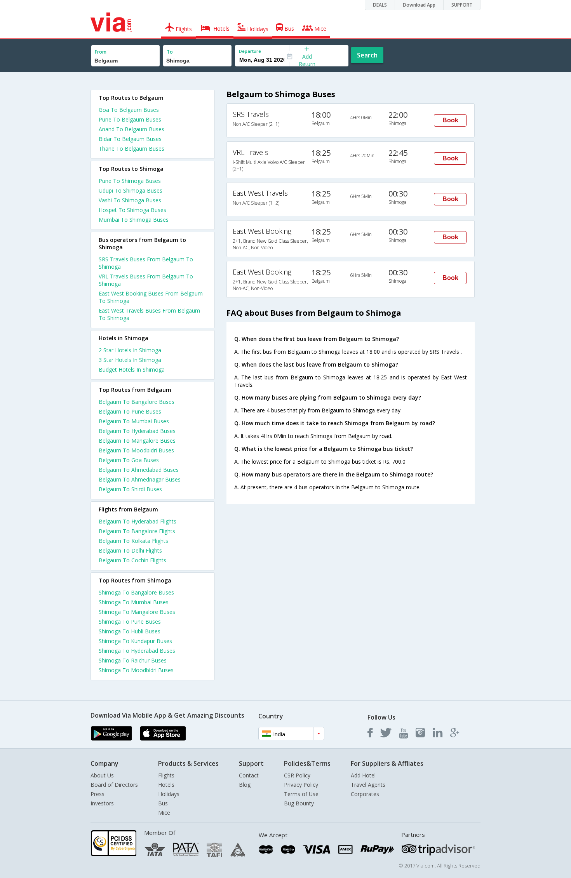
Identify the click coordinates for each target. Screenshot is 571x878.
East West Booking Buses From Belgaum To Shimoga (151, 297)
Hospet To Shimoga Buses (132, 210)
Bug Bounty (299, 803)
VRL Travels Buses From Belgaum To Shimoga (146, 280)
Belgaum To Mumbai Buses (134, 421)
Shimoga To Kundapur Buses (135, 641)
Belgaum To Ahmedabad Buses (139, 469)
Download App (419, 5)
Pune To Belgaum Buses (130, 119)
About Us (102, 775)
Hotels (166, 784)
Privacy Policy (301, 784)
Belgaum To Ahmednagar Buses (140, 479)
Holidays (168, 794)
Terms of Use (301, 794)
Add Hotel (363, 775)
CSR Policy (297, 775)
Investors (102, 803)
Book (450, 120)
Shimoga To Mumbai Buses (134, 602)
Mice (164, 812)
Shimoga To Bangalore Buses (136, 592)
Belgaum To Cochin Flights (132, 560)
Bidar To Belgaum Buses (130, 139)
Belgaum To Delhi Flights (130, 550)
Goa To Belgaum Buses (129, 109)
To (170, 52)
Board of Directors (114, 784)
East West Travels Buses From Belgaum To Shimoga (149, 314)
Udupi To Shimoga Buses (130, 190)
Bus (163, 803)
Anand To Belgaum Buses (131, 129)
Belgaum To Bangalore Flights (137, 531)
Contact (249, 775)
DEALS (380, 5)
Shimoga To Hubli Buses (129, 631)
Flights (166, 775)
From (100, 52)
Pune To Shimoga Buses (130, 180)
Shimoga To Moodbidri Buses (136, 670)
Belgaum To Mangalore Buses (137, 440)
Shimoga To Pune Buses (130, 621)
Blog (245, 784)
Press (97, 794)
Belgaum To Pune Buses (130, 411)
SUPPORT (461, 5)
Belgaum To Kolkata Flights (133, 540)
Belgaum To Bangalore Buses (136, 401)
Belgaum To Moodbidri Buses (136, 450)
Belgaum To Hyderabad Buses (137, 431)
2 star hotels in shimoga (130, 350)
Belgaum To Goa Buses (129, 460)
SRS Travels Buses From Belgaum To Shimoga (146, 263)
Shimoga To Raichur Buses (133, 660)
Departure (250, 51)
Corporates (365, 794)
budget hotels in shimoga (132, 369)
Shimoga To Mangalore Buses (137, 611)
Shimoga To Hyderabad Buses (137, 650)
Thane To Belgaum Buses (131, 148)
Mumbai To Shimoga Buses (134, 219)
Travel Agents (368, 784)
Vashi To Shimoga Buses (130, 200)
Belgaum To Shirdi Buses (130, 489)
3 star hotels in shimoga (130, 359)
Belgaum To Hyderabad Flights (137, 521)
